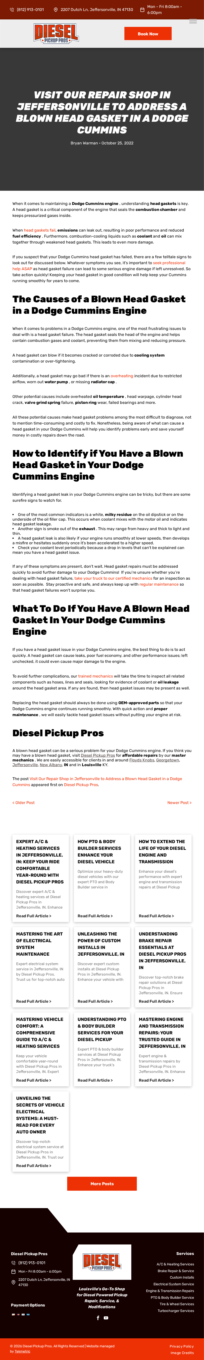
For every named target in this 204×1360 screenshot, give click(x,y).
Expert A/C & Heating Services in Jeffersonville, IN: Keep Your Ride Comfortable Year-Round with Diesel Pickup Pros (40, 862)
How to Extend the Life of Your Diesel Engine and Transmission (162, 852)
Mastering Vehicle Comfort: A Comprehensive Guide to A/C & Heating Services (39, 1033)
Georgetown (167, 760)
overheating (122, 375)
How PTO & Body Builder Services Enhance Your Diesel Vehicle (99, 852)
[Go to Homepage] (56, 25)
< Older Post (23, 802)
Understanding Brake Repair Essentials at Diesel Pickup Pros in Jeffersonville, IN (162, 950)
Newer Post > (179, 802)
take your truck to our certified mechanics (113, 578)
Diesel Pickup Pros (98, 755)
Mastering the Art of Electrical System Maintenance (39, 944)
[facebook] (98, 1318)
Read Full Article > (33, 916)
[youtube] (105, 1318)
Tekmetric (22, 1351)
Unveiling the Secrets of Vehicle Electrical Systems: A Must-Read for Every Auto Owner (40, 1115)
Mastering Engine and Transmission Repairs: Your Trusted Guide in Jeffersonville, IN (162, 1033)
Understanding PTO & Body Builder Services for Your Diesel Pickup (102, 1029)
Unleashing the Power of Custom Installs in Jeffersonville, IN (101, 944)
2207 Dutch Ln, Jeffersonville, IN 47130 (97, 9)
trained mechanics (95, 676)
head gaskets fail (39, 230)
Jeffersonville (25, 764)
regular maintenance (159, 584)
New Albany (51, 764)
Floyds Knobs (141, 760)
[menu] (193, 20)
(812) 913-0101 (30, 9)
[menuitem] (182, 1346)
